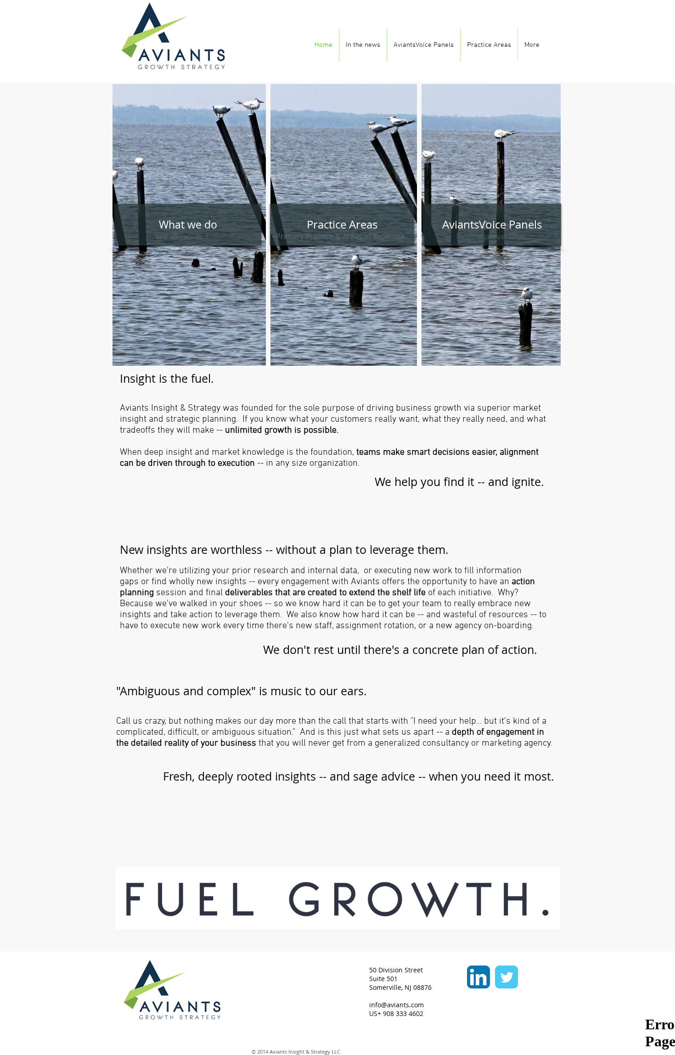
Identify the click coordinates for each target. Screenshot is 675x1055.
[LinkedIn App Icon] (478, 977)
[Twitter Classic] (506, 977)
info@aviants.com (396, 1004)
